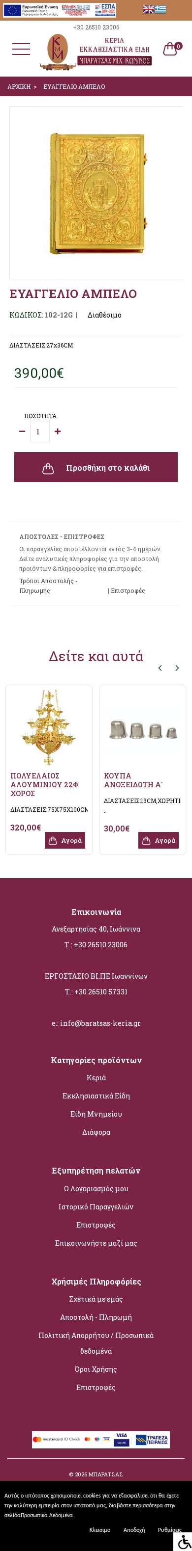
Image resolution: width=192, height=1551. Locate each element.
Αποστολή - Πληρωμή (96, 1317)
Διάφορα (96, 1132)
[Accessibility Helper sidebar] (182, 1541)
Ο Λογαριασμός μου (96, 1188)
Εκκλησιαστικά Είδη (96, 1095)
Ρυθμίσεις (170, 1530)
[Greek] (160, 9)
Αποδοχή (134, 1530)
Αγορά (71, 840)
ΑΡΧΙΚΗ (19, 86)
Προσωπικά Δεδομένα (47, 1516)
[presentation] (160, 668)
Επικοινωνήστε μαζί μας (96, 1243)
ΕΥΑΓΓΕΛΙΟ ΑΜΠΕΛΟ (74, 86)
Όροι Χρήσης (96, 1369)
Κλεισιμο (100, 1530)
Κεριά (96, 1077)
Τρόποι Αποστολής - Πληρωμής (48, 585)
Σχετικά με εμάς (96, 1299)
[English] (149, 9)
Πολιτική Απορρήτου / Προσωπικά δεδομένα (96, 1343)
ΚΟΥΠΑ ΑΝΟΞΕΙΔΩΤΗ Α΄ (133, 780)
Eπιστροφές (128, 590)
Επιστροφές (96, 1225)
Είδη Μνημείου (96, 1114)
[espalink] (59, 9)
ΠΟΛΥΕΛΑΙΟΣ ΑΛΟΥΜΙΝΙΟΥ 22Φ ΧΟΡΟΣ (44, 784)
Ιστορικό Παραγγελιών (96, 1206)
